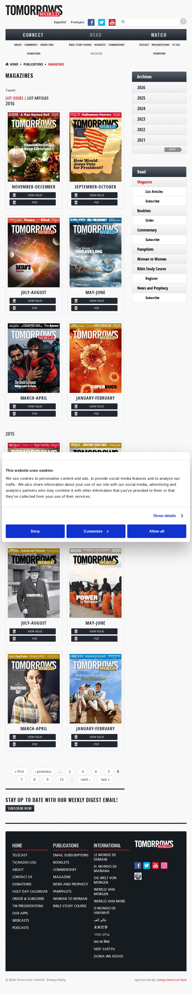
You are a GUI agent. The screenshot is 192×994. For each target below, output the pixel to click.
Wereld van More (109, 901)
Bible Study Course (80, 45)
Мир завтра (104, 949)
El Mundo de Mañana (105, 868)
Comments (31, 45)
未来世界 (101, 927)
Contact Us (22, 877)
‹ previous (43, 771)
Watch (159, 34)
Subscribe (153, 201)
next (172, 149)
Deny (35, 531)
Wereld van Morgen (104, 891)
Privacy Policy (56, 980)
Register (152, 278)
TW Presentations (27, 906)
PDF (35, 202)
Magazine (96, 53)
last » (105, 779)
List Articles (37, 98)
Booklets (100, 45)
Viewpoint (159, 53)
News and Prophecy (152, 288)
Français (77, 22)
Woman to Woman (151, 259)
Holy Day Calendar (30, 891)
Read (96, 34)
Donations (33, 53)
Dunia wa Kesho (108, 956)
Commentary (116, 45)
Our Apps (20, 913)
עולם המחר (102, 934)
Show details (164, 516)
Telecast (144, 45)
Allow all (156, 531)
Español (60, 22)
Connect (33, 34)
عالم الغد (100, 920)
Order (150, 220)
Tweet (11, 90)
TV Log (176, 45)
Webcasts (20, 920)
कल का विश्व (102, 942)
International (107, 846)
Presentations (161, 45)
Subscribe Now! (20, 808)
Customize (93, 531)
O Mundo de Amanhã (105, 910)
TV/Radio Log (24, 862)
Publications (33, 64)
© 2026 (11, 980)
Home (14, 64)
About (18, 45)
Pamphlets (145, 249)
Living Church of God (171, 980)
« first (19, 771)
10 (62, 779)
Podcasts (20, 928)
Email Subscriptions (70, 855)
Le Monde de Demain (105, 857)
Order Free (47, 45)
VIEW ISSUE (35, 195)
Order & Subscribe (28, 899)
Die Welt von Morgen (105, 880)
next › (85, 779)
